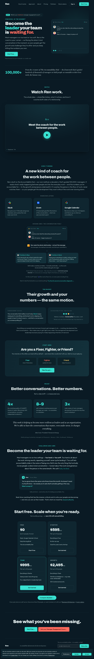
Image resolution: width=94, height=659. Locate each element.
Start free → (11, 54)
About (39, 4)
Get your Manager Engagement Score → (53, 629)
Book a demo (62, 4)
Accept (87, 654)
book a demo (80, 602)
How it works (22, 4)
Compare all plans (47, 597)
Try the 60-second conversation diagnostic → (61, 281)
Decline (77, 654)
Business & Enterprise (68, 602)
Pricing (46, 4)
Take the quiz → (47, 370)
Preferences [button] (51, 655)
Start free (84, 4)
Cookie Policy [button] (14, 655)
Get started (62, 550)
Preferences (66, 654)
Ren (7, 4)
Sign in (73, 4)
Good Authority (68, 500)
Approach (32, 4)
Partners (53, 4)
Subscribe (84, 646)
